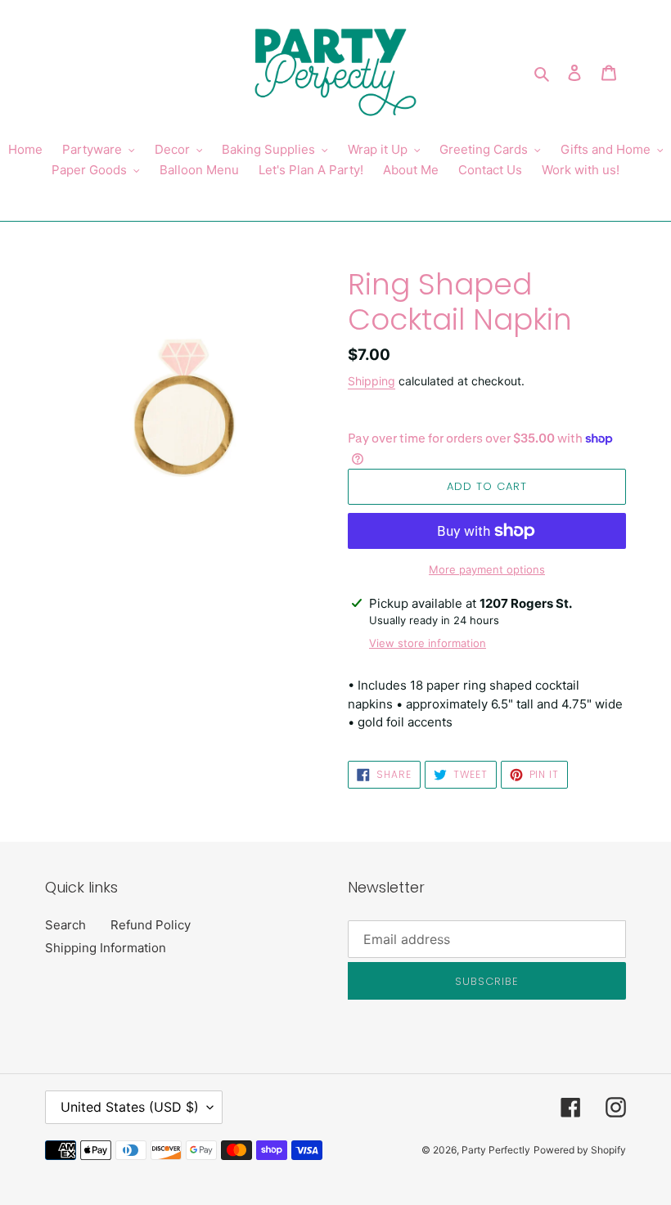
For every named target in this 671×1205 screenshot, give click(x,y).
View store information (427, 643)
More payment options (487, 569)
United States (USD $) (130, 1107)
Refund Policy (150, 925)
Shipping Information (105, 947)
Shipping (371, 381)
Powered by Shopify (580, 1150)
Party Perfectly (496, 1150)
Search (65, 925)
